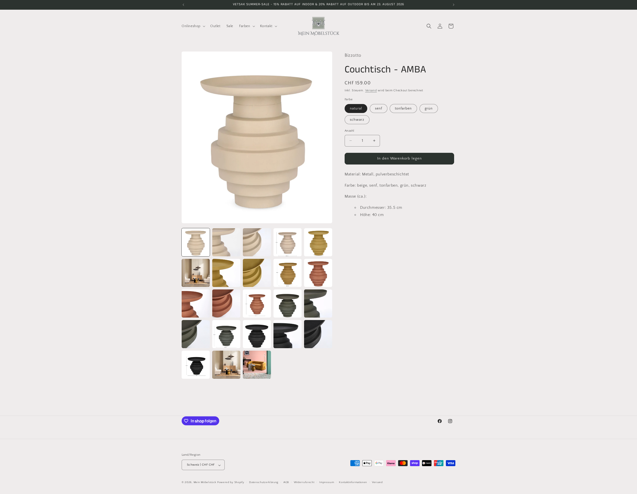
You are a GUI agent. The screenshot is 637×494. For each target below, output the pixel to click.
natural (356, 108)
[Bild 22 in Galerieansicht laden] (226, 365)
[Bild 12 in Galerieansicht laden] (226, 303)
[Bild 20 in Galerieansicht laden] (318, 334)
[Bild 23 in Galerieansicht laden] (257, 365)
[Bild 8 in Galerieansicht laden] (257, 273)
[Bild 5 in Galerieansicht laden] (318, 242)
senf (378, 108)
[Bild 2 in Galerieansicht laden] (226, 242)
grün (429, 108)
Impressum (326, 482)
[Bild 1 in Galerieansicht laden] (196, 242)
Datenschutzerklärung (263, 482)
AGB (286, 482)
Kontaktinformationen (353, 482)
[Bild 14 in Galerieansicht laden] (287, 303)
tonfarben (403, 108)
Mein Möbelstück (205, 482)
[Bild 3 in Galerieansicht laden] (257, 242)
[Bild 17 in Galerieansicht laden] (226, 334)
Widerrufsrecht (304, 482)
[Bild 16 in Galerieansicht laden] (196, 334)
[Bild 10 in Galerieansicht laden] (318, 273)
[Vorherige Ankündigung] (183, 4)
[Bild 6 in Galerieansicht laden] (196, 273)
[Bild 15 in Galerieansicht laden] (318, 303)
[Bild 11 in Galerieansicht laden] (196, 303)
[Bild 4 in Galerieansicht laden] (287, 242)
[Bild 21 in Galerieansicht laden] (196, 365)
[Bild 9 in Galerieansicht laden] (287, 273)
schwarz (357, 120)
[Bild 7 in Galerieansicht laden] (226, 273)
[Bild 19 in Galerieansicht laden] (287, 334)
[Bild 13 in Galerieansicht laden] (257, 303)
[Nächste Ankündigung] (453, 4)
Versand (371, 90)
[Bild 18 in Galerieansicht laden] (257, 334)
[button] (193, 26)
